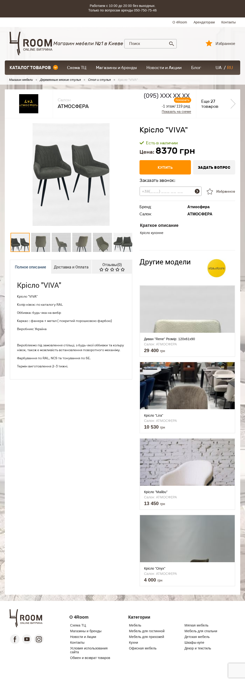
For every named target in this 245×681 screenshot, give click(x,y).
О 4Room (180, 22)
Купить (165, 167)
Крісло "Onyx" (154, 568)
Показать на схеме (176, 112)
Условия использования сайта (89, 650)
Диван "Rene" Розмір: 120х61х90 (169, 339)
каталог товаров (30, 67)
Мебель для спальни (200, 631)
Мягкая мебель (196, 625)
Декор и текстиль (197, 648)
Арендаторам (204, 22)
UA (219, 67)
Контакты (228, 22)
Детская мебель (197, 637)
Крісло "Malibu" (155, 492)
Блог (196, 67)
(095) (167, 96)
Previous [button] (18, 174)
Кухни (133, 642)
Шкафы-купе (194, 642)
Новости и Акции (164, 67)
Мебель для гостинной (147, 631)
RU (230, 67)
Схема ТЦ (76, 67)
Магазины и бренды (116, 67)
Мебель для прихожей (146, 637)
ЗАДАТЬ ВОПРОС (214, 167)
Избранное (225, 44)
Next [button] (125, 174)
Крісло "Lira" (153, 415)
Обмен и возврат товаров (90, 658)
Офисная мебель (142, 648)
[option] (71, 174)
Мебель (135, 625)
